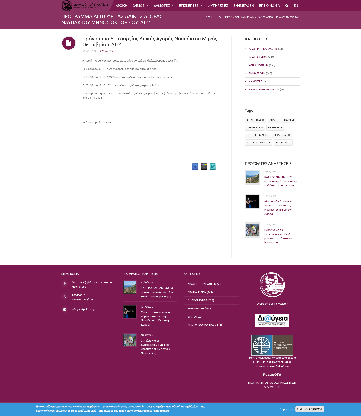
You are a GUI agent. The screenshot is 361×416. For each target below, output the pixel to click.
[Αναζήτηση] (287, 5)
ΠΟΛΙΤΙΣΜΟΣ (282, 134)
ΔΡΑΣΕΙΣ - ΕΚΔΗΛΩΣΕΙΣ (263, 48)
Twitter (212, 166)
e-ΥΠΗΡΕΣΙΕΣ (218, 6)
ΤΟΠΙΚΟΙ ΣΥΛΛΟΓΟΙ (259, 142)
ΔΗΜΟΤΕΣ (162, 6)
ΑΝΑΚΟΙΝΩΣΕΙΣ (258, 65)
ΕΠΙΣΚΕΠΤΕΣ (189, 6)
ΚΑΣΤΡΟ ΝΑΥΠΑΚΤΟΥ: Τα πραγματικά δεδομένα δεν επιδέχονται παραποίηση (280, 181)
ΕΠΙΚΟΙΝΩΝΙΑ (269, 6)
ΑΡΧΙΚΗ (121, 6)
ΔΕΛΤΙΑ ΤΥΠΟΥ (258, 56)
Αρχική (209, 17)
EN (296, 6)
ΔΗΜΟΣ (139, 6)
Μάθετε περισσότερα (155, 410)
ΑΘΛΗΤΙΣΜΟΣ (255, 119)
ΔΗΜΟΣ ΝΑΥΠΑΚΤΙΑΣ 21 (264, 89)
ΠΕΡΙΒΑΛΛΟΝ (255, 127)
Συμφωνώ (286, 409)
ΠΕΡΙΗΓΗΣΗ (275, 127)
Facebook (195, 166)
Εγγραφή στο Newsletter (272, 303)
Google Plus (204, 166)
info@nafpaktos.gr (83, 309)
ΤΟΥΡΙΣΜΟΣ (283, 142)
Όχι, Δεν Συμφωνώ (309, 409)
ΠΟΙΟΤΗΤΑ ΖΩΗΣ (258, 134)
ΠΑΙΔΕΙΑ (289, 119)
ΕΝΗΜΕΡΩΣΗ (244, 6)
